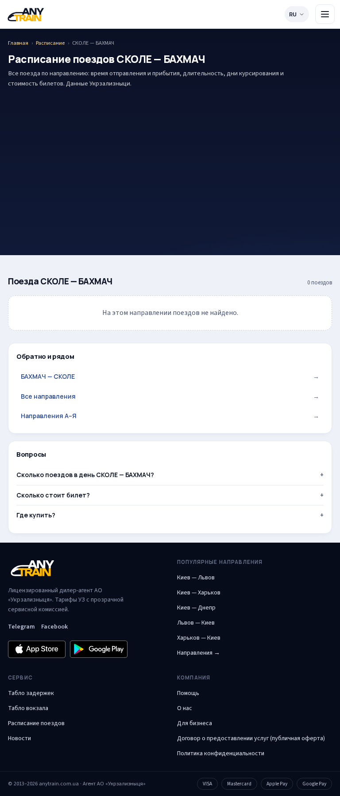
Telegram (21, 626)
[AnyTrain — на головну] (25, 14)
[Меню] (325, 14)
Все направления (170, 396)
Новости (19, 738)
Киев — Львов (196, 577)
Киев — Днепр (196, 607)
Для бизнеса (194, 723)
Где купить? (35, 515)
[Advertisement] (170, 158)
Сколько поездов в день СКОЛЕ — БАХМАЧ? (85, 474)
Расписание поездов (36, 723)
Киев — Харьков (198, 592)
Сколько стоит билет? (53, 495)
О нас (184, 708)
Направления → (198, 652)
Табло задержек (31, 693)
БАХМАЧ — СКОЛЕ (170, 376)
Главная (18, 43)
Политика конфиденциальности (220, 753)
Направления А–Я (170, 416)
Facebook (54, 626)
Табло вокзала (28, 708)
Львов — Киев (196, 622)
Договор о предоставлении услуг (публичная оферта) (251, 738)
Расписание (50, 43)
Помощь (188, 693)
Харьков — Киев (198, 637)
